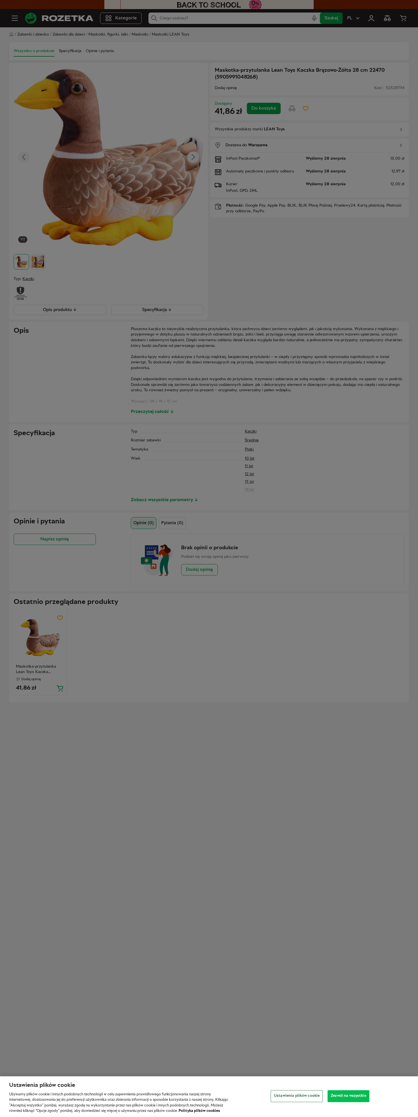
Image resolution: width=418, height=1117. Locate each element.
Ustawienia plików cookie (297, 1096)
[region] (209, 1096)
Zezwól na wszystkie (348, 1096)
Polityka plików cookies (199, 1111)
